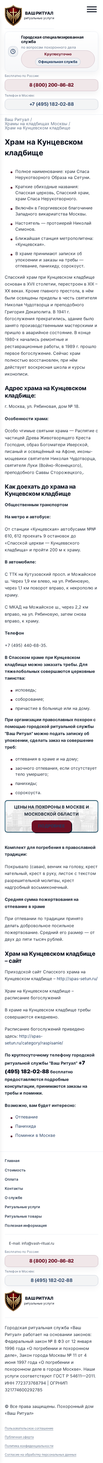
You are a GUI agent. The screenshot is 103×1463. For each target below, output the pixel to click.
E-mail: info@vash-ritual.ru (31, 1243)
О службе (13, 1197)
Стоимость (15, 1170)
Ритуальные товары (23, 1216)
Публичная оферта (19, 1437)
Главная (12, 1160)
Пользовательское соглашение (29, 1428)
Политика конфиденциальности (29, 1446)
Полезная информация (26, 1225)
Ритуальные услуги (22, 1207)
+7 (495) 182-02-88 (51, 104)
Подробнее (51, 825)
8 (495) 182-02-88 (52, 1280)
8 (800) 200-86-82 (51, 85)
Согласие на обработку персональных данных (40, 1454)
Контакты (14, 1188)
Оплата (11, 1179)
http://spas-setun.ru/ (77, 978)
